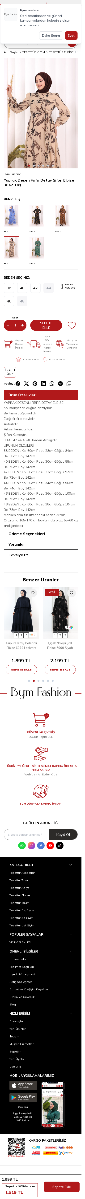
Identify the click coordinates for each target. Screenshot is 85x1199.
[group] (41, 113)
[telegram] (60, 383)
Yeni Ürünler (17, 1029)
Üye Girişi (15, 1066)
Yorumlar (16, 544)
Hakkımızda (17, 959)
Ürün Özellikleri (22, 395)
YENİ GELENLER (20, 942)
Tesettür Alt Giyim (21, 918)
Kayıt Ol (63, 834)
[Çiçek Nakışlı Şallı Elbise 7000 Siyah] (60, 613)
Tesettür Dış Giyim (21, 910)
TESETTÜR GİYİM (33, 52)
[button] (29, 166)
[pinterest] (35, 383)
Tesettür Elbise (19, 895)
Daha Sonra (51, 35)
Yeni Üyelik (16, 1059)
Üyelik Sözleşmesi (22, 974)
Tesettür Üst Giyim (21, 925)
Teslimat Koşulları (21, 967)
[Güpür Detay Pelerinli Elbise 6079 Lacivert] (21, 613)
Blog (12, 1004)
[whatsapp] (52, 383)
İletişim (14, 1036)
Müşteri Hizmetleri (21, 1044)
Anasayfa (16, 1021)
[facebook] (18, 383)
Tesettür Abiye (19, 887)
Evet (71, 35)
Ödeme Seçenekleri (26, 533)
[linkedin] (43, 383)
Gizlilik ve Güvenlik (21, 997)
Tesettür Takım (19, 903)
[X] (26, 383)
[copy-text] (69, 383)
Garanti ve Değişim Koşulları (28, 989)
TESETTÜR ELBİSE (61, 52)
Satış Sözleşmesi (21, 982)
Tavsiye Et (18, 554)
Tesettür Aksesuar (22, 872)
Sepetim (15, 1051)
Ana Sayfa (11, 52)
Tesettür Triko (18, 880)
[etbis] (16, 1147)
